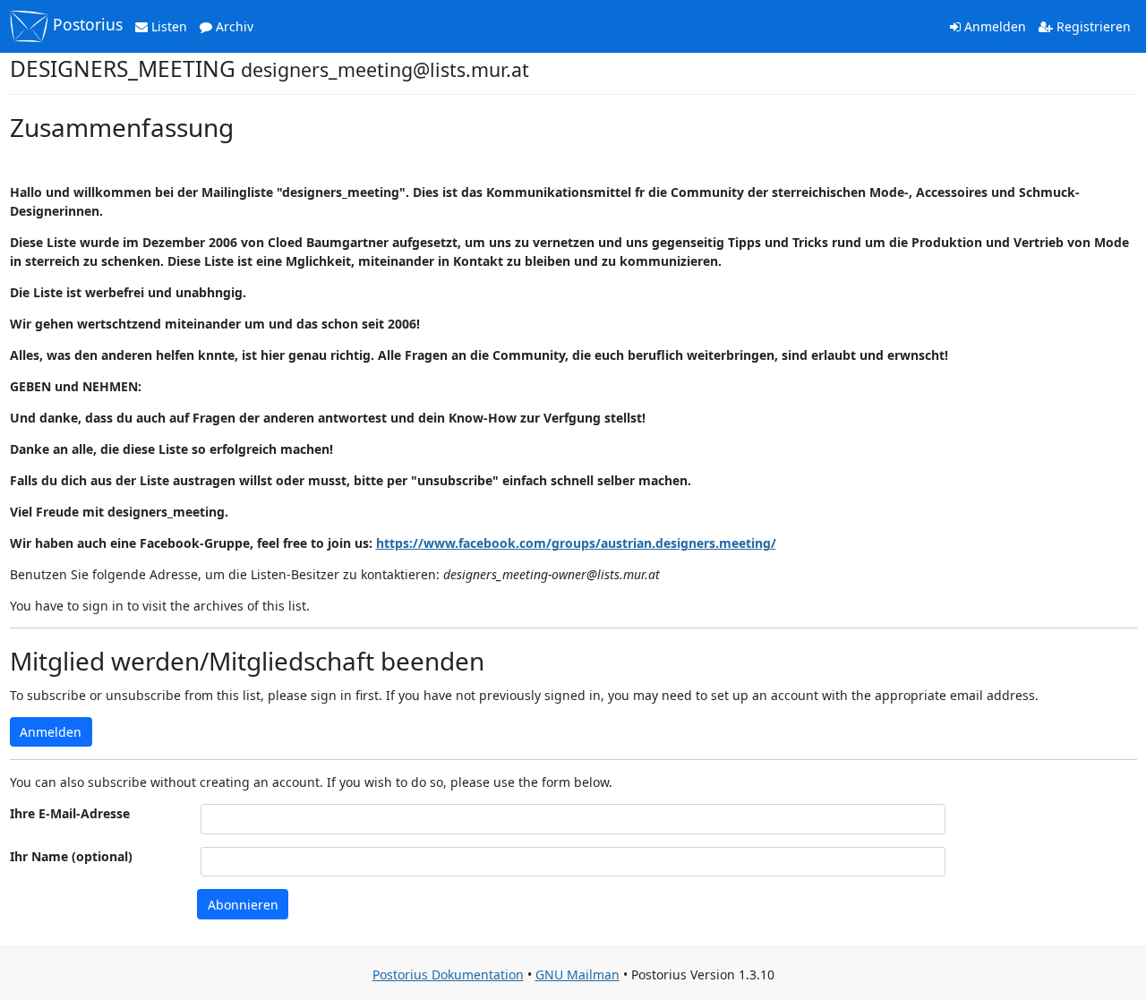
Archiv (232, 26)
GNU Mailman (577, 974)
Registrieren (1092, 26)
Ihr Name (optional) (71, 856)
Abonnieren (243, 904)
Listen (167, 26)
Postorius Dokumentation (448, 974)
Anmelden (993, 26)
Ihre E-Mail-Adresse (70, 813)
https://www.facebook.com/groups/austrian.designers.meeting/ (576, 542)
